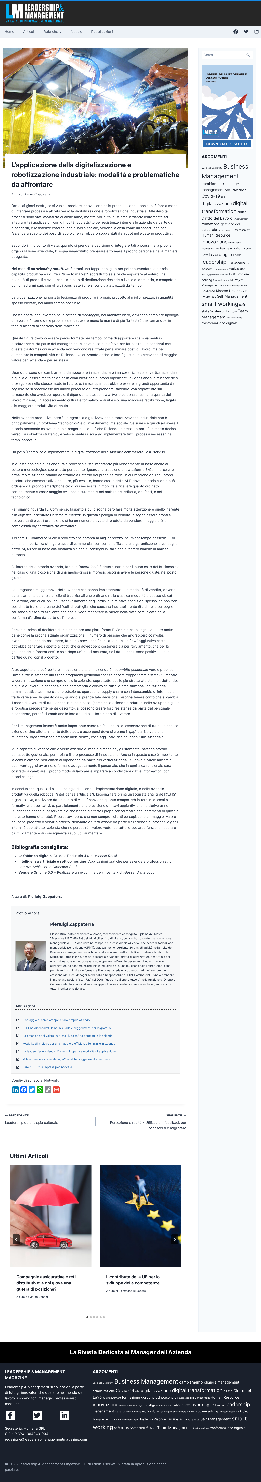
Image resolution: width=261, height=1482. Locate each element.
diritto (241, 212)
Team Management (174, 1427)
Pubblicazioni (102, 32)
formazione (211, 224)
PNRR (232, 274)
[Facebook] (235, 31)
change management (221, 1382)
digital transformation (197, 1390)
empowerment (240, 219)
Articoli (29, 32)
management (238, 262)
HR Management (240, 229)
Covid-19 (211, 196)
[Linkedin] (256, 31)
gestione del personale (158, 1397)
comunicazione (236, 190)
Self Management (232, 296)
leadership (214, 262)
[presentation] (51, 1216)
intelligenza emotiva (228, 248)
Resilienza (208, 291)
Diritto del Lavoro (217, 218)
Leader (237, 255)
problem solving (206, 1411)
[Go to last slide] (16, 1239)
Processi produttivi (223, 280)
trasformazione (234, 317)
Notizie (76, 32)
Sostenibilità (219, 311)
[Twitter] (246, 31)
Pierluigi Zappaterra (72, 924)
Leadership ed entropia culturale (31, 1119)
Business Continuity (212, 168)
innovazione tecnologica (131, 1405)
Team (233, 311)
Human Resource (216, 235)
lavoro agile (220, 254)
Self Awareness (189, 1419)
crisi (223, 197)
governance (224, 230)
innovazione (214, 241)
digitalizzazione (217, 203)
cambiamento (213, 184)
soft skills (121, 1428)
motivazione (237, 268)
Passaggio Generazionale (215, 274)
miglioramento (220, 269)
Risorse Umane (228, 291)
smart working (220, 304)
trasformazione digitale (220, 323)
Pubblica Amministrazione (233, 285)
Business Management (146, 1381)
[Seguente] (174, 1239)
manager (207, 268)
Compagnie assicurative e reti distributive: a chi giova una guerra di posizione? (46, 1283)
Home (9, 32)
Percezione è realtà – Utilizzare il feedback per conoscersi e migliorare (148, 1122)
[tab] (87, 1317)
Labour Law (181, 1405)
